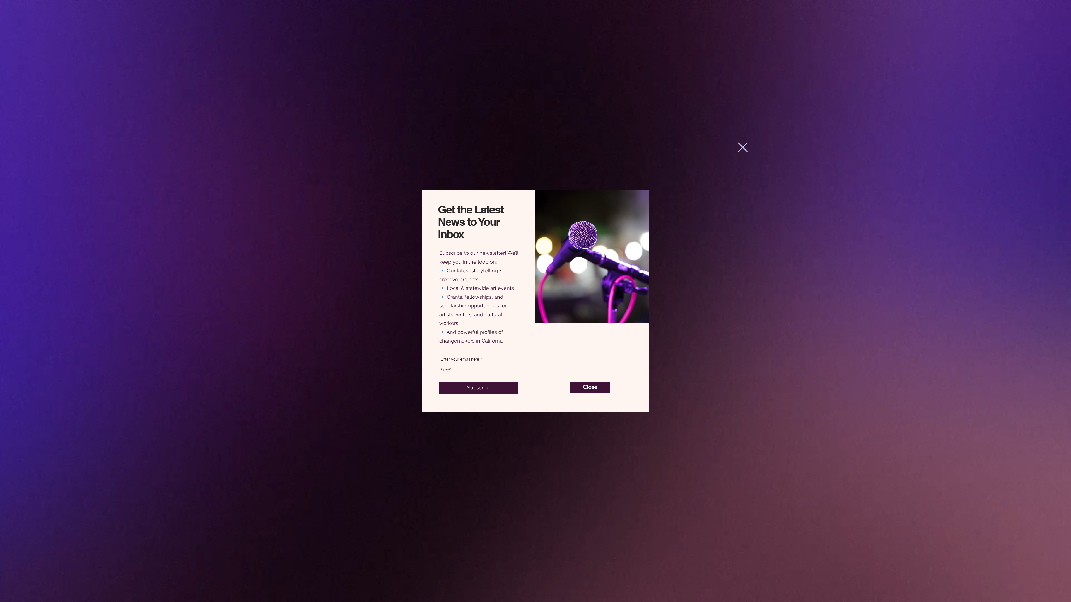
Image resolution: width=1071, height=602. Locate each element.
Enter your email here (459, 359)
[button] (743, 147)
